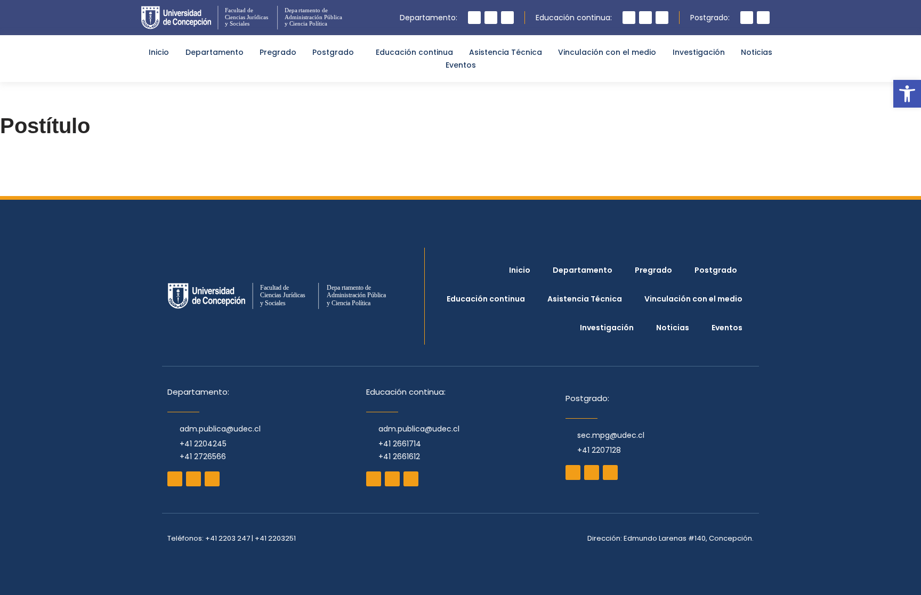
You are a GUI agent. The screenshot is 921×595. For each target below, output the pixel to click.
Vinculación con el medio (607, 52)
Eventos (461, 65)
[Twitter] (507, 17)
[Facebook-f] (490, 17)
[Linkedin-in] (662, 17)
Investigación (699, 52)
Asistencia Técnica (505, 52)
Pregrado (278, 52)
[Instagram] (474, 17)
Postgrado (333, 52)
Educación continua (414, 52)
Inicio (159, 52)
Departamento (214, 52)
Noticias (756, 52)
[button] (907, 94)
